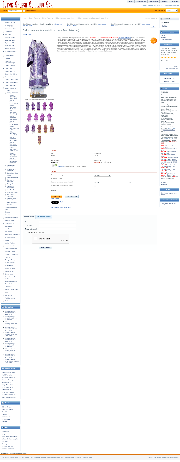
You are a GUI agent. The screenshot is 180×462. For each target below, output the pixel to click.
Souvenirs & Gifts (10, 284)
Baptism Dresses (10, 40)
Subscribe (164, 184)
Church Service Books (11, 79)
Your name (28, 222)
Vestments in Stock (10, 29)
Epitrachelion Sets (12, 173)
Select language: (159, 10)
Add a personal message (35, 232)
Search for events (7, 409)
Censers (7, 58)
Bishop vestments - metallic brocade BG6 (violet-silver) (11, 345)
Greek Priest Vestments (11, 166)
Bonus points (6, 444)
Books (7, 301)
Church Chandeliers (11, 74)
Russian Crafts (9, 271)
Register (163, 37)
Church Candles (10, 71)
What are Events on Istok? (10, 436)
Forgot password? (166, 39)
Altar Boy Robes (12, 190)
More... (176, 66)
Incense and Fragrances (12, 234)
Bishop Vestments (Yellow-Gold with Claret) (13, 160)
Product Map (154, 1)
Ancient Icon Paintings (8, 377)
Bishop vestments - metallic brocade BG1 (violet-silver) (11, 318)
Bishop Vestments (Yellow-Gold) (14, 154)
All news (163, 182)
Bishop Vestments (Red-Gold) (15, 128)
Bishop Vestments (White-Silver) (14, 149)
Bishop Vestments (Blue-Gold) (13, 107)
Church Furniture (10, 77)
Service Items (9, 274)
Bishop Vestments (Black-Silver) (14, 102)
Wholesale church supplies (10, 439)
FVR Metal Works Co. (8, 394)
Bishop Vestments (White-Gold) (13, 144)
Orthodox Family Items (11, 254)
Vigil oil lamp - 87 (171, 174)
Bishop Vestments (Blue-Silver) (13, 112)
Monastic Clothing (10, 251)
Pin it (61, 202)
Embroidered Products (11, 217)
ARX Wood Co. (6, 382)
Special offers (6, 412)
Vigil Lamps (8, 295)
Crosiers (7, 212)
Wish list (163, 25)
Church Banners (10, 65)
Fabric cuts (8, 31)
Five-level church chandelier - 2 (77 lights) (169, 168)
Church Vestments (34, 18)
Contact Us (174, 1)
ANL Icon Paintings (7, 380)
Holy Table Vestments (10, 195)
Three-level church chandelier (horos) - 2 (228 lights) (169, 162)
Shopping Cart (141, 1)
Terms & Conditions (8, 449)
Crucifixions (8, 215)
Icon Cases (8, 226)
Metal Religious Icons (11, 248)
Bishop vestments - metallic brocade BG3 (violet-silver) (11, 329)
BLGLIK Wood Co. (7, 387)
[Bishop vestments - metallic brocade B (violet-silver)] (28, 106)
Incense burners (10, 237)
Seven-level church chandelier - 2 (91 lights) (169, 165)
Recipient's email (31, 229)
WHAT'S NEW (9, 26)
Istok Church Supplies (8, 372)
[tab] (29, 217)
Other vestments (12, 202)
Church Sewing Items (11, 82)
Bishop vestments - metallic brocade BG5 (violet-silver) (11, 339)
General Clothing (10, 220)
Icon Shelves (9, 229)
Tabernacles (8, 286)
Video (6, 292)
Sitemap (4, 414)
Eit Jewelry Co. (6, 389)
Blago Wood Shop (7, 385)
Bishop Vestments (47, 18)
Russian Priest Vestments (11, 170)
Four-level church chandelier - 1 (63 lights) (169, 158)
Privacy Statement (7, 446)
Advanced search (31, 10)
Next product (28, 34)
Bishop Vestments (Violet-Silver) (64, 18)
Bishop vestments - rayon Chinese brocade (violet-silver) (12, 361)
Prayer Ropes (9, 265)
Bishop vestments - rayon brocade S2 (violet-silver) (10, 350)
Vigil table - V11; (171, 175)
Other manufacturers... (9, 397)
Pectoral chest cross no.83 (168, 146)
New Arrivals (6, 419)
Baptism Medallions (10, 43)
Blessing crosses (10, 48)
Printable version (150, 18)
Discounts (5, 441)
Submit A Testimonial (172, 68)
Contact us (5, 431)
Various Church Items (11, 289)
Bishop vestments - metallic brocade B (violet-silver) (10, 312)
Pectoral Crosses (10, 262)
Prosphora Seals (10, 268)
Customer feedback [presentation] (44, 217)
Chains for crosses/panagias (10, 62)
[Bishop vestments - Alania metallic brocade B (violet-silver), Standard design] (51, 129)
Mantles (9, 204)
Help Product (55, 198)
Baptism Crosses (10, 37)
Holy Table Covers (12, 192)
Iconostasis (8, 231)
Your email (28, 225)
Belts (8, 90)
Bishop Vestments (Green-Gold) (14, 123)
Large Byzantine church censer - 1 (168, 152)
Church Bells (8, 68)
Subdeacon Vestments (10, 180)
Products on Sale (10, 22)
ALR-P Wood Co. (7, 375)
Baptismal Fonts (9, 45)
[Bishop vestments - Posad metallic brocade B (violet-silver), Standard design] (33, 106)
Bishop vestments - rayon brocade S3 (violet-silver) (10, 356)
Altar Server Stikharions (10, 186)
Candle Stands (9, 55)
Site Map (164, 1)
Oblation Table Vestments (11, 199)
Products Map (6, 417)
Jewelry (7, 240)
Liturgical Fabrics (10, 246)
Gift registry (164, 26)
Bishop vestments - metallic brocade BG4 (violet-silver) (11, 334)
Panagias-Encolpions (11, 260)
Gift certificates (6, 407)
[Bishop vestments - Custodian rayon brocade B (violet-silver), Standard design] (27, 129)
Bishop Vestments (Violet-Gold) (13, 133)
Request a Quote (169, 81)
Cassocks (10, 175)
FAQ (3, 434)
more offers (152, 27)
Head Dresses (9, 223)
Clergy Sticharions (12, 184)
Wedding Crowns (10, 298)
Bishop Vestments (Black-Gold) (13, 96)
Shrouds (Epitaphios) (11, 281)
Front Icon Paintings (8, 392)
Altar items (8, 34)
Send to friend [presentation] (29, 217)
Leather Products (10, 243)
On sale (4, 421)
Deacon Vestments (12, 177)
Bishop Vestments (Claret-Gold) (13, 117)
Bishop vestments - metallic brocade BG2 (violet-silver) (11, 323)
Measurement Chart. (124, 37)
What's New (171, 128)
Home (24, 18)
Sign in (163, 35)
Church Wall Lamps (11, 85)
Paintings (7, 257)
